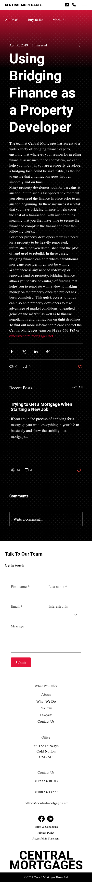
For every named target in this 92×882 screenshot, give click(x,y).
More (57, 19)
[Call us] (73, 4)
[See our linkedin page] (67, 4)
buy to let (35, 19)
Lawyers (46, 714)
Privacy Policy (46, 832)
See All (77, 387)
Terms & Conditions (46, 826)
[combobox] (65, 614)
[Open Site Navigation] (85, 5)
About (46, 694)
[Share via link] (47, 351)
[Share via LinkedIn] (35, 351)
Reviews (46, 707)
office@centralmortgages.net (46, 802)
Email (17, 606)
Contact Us (46, 721)
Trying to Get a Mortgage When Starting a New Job (41, 407)
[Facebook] (41, 819)
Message (17, 626)
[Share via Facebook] (11, 351)
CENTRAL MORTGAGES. (24, 5)
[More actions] (80, 45)
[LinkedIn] (50, 819)
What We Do (46, 701)
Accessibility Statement (45, 838)
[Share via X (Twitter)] (23, 351)
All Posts (11, 19)
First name (20, 586)
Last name (58, 586)
